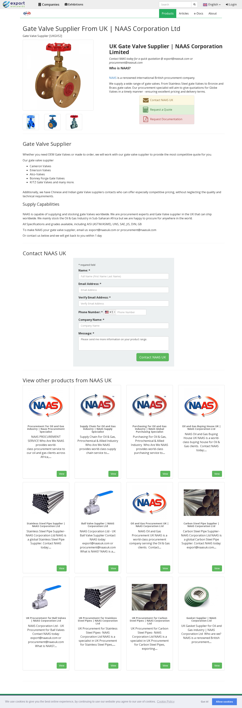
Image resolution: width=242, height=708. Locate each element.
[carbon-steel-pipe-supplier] (201, 502)
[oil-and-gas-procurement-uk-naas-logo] (149, 502)
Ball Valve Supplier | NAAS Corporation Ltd (97, 525)
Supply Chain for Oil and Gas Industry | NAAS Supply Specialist (98, 429)
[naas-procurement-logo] (46, 405)
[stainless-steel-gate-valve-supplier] (74, 122)
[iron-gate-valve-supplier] (52, 122)
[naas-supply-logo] (98, 405)
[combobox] (110, 312)
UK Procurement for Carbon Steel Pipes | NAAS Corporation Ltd (150, 620)
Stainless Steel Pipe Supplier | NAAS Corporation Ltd (46, 525)
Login (232, 4)
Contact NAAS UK (152, 357)
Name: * (84, 270)
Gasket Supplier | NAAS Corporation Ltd (201, 619)
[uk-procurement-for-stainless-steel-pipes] (98, 597)
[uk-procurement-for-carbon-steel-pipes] (149, 597)
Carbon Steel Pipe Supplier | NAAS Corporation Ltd (201, 525)
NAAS (113, 78)
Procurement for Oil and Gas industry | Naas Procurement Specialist (46, 429)
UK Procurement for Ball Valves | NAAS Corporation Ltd (46, 619)
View (61, 473)
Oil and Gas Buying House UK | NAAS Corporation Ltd (201, 428)
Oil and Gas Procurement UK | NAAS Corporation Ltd (150, 525)
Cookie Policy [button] (166, 701)
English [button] (213, 4)
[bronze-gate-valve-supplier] (58, 75)
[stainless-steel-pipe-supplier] (46, 502)
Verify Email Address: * (94, 297)
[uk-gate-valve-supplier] (31, 122)
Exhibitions (75, 4)
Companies (50, 4)
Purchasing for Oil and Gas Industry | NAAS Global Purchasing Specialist (150, 429)
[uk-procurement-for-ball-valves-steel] (46, 597)
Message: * (86, 333)
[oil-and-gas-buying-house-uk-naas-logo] (201, 405)
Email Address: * (89, 284)
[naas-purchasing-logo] (149, 405)
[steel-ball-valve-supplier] (98, 502)
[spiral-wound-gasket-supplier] (201, 597)
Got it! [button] (205, 701)
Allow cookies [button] (224, 701)
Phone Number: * (90, 312)
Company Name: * (91, 320)
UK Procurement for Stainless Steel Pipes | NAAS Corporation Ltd (98, 620)
